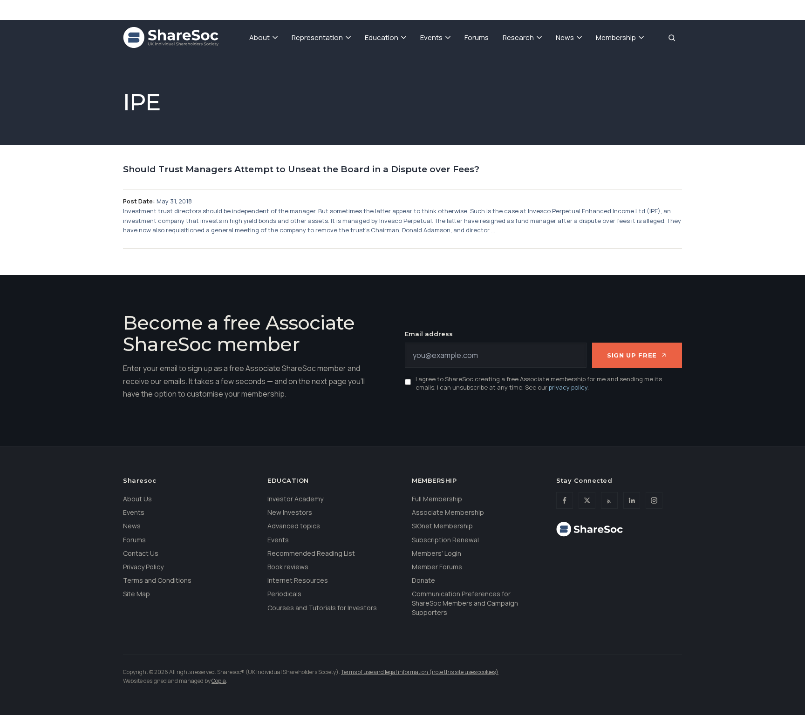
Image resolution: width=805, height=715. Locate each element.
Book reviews (287, 566)
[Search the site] (672, 38)
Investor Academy (295, 498)
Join (554, 9)
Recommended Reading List (311, 553)
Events (431, 37)
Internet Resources (297, 580)
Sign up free (632, 355)
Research (518, 37)
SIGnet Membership (442, 525)
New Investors (289, 512)
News (565, 37)
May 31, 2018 (174, 201)
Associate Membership (448, 512)
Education (381, 37)
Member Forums (437, 566)
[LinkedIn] (631, 500)
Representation (317, 37)
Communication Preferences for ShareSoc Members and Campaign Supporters (465, 602)
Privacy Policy (143, 566)
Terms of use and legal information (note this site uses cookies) (419, 672)
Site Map (136, 593)
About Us (137, 498)
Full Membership (437, 498)
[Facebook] (564, 500)
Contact (631, 9)
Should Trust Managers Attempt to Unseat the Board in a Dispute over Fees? (301, 169)
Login (670, 9)
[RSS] (609, 500)
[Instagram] (654, 500)
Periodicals (284, 593)
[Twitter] (587, 500)
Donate (589, 9)
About (259, 37)
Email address (429, 333)
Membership (616, 37)
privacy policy (568, 387)
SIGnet (520, 9)
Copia (218, 681)
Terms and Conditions (157, 580)
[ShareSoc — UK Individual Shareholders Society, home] (170, 37)
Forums (476, 37)
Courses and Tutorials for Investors (322, 607)
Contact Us (140, 553)
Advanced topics (293, 525)
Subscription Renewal (445, 539)
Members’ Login (436, 553)
